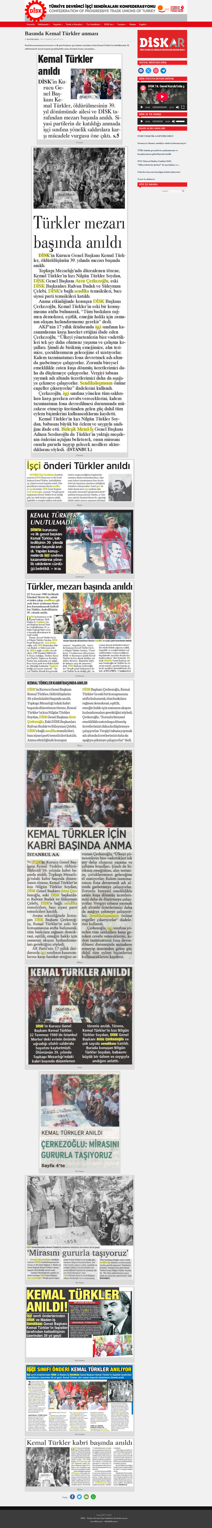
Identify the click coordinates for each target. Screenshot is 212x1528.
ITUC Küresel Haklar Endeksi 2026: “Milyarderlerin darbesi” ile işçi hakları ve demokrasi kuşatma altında (157, 163)
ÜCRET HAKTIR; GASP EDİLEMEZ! (155, 136)
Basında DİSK (33, 39)
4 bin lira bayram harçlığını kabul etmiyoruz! (158, 172)
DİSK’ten (109, 24)
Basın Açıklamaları (152, 128)
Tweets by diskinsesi (146, 179)
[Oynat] (141, 107)
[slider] (181, 121)
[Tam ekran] (183, 107)
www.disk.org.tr (96, 1521)
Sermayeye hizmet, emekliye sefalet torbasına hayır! (161, 143)
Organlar (57, 24)
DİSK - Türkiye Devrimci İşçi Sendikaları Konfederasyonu (104, 1518)
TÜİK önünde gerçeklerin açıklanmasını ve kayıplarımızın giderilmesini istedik (157, 152)
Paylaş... (65, 1497)
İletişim (133, 24)
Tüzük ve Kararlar (74, 24)
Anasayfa (30, 24)
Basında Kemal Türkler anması (61, 33)
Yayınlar (121, 24)
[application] (162, 96)
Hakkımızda (44, 24)
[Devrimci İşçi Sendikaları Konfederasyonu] (106, 20)
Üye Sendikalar (93, 24)
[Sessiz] (177, 107)
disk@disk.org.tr (111, 1521)
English (143, 24)
